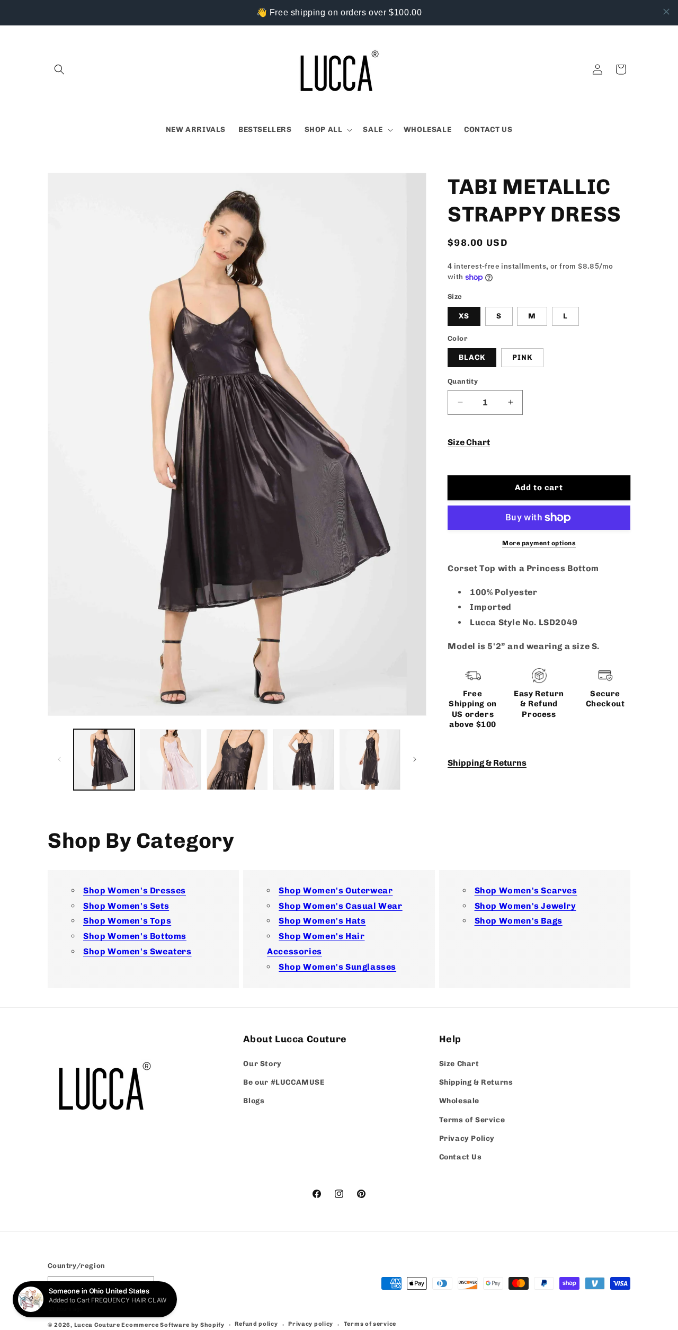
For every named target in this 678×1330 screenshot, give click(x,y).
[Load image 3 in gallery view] (237, 759)
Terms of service (370, 1323)
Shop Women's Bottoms (134, 936)
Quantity (463, 381)
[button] (59, 69)
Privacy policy (310, 1323)
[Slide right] (414, 759)
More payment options (539, 543)
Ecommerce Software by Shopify (172, 1324)
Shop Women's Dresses (134, 890)
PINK (522, 357)
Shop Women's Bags (519, 921)
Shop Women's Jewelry (525, 906)
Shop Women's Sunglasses (337, 967)
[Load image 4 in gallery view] (303, 759)
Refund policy (256, 1323)
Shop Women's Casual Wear (340, 906)
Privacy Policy (467, 1138)
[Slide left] (59, 759)
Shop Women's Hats (322, 921)
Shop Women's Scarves (526, 890)
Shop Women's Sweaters (137, 951)
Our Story (262, 1064)
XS (464, 316)
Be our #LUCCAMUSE (283, 1082)
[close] (666, 11)
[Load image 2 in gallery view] (170, 759)
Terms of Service (472, 1119)
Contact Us (460, 1157)
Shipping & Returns (487, 763)
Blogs (253, 1101)
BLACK (472, 357)
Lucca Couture (97, 1324)
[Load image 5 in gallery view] (370, 759)
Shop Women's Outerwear (335, 890)
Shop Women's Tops (127, 921)
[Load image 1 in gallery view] (104, 759)
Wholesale (459, 1101)
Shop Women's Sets (126, 906)
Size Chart (469, 442)
